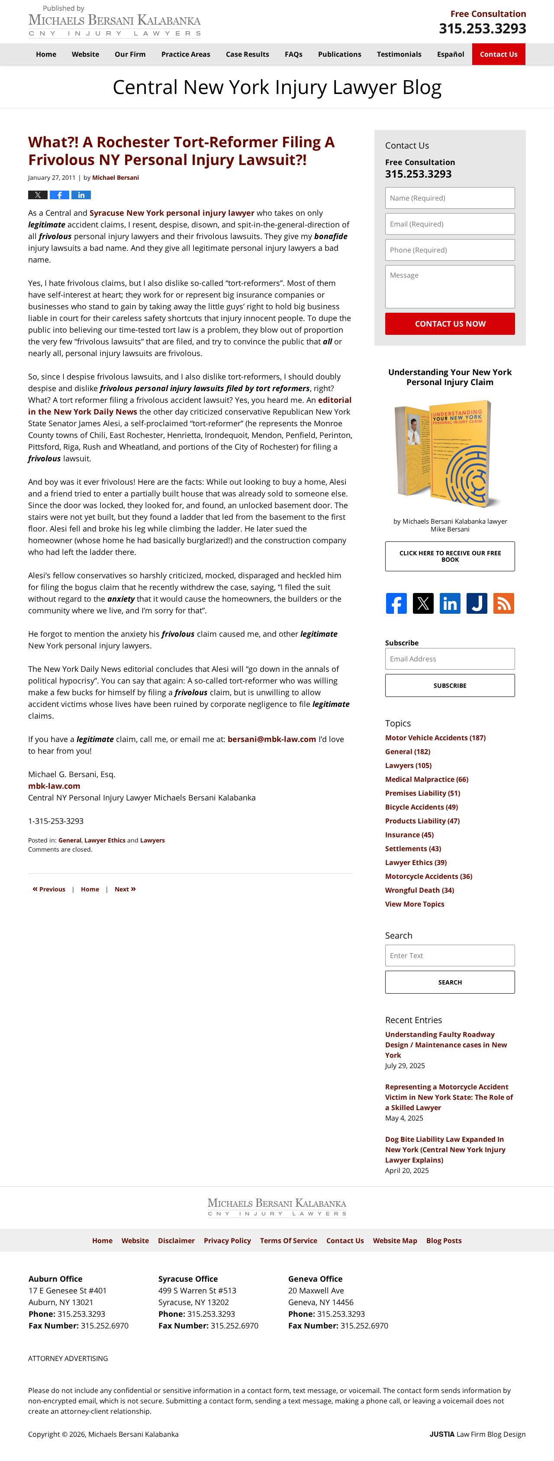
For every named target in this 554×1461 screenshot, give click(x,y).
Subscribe (402, 643)
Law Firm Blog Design (478, 1434)
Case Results (247, 54)
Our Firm (130, 54)
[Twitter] (423, 603)
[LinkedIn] (450, 603)
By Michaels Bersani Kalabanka (482, 22)
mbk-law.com (54, 786)
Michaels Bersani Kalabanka (133, 1434)
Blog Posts (444, 1240)
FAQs (294, 54)
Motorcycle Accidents (428, 876)
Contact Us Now (450, 323)
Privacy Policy (227, 1240)
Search (450, 982)
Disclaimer (176, 1240)
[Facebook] (396, 603)
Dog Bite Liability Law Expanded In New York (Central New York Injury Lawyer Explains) (445, 1149)
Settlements (413, 848)
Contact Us (499, 54)
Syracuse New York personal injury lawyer (172, 212)
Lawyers (152, 840)
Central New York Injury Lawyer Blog (114, 22)
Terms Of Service (288, 1240)
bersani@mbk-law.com (273, 739)
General (69, 840)
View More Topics (414, 904)
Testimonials (399, 54)
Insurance (409, 834)
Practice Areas (185, 54)
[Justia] (477, 603)
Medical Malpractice (426, 779)
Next (125, 888)
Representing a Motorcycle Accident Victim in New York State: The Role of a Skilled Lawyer (449, 1097)
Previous (48, 888)
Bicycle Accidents (421, 807)
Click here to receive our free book (450, 556)
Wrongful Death (419, 890)
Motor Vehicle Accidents (435, 737)
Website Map (395, 1240)
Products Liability (422, 821)
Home (46, 54)
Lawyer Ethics (105, 840)
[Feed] (503, 603)
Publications (339, 54)
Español (450, 54)
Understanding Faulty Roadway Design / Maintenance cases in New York (446, 1045)
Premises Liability (422, 793)
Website (85, 54)
